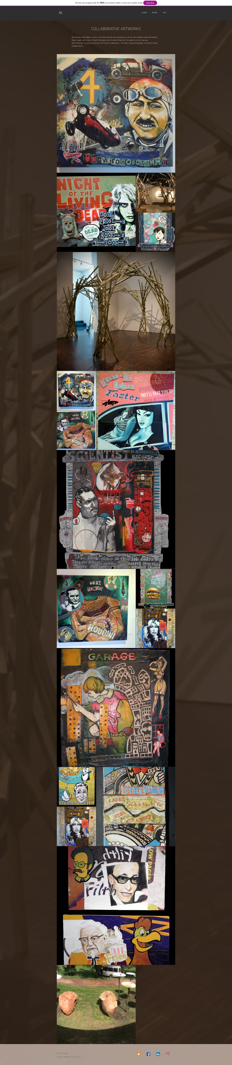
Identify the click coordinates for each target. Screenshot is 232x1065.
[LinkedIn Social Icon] (158, 1054)
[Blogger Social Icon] (139, 1054)
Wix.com (77, 1056)
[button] (154, 13)
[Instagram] (168, 1054)
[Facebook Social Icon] (148, 1054)
